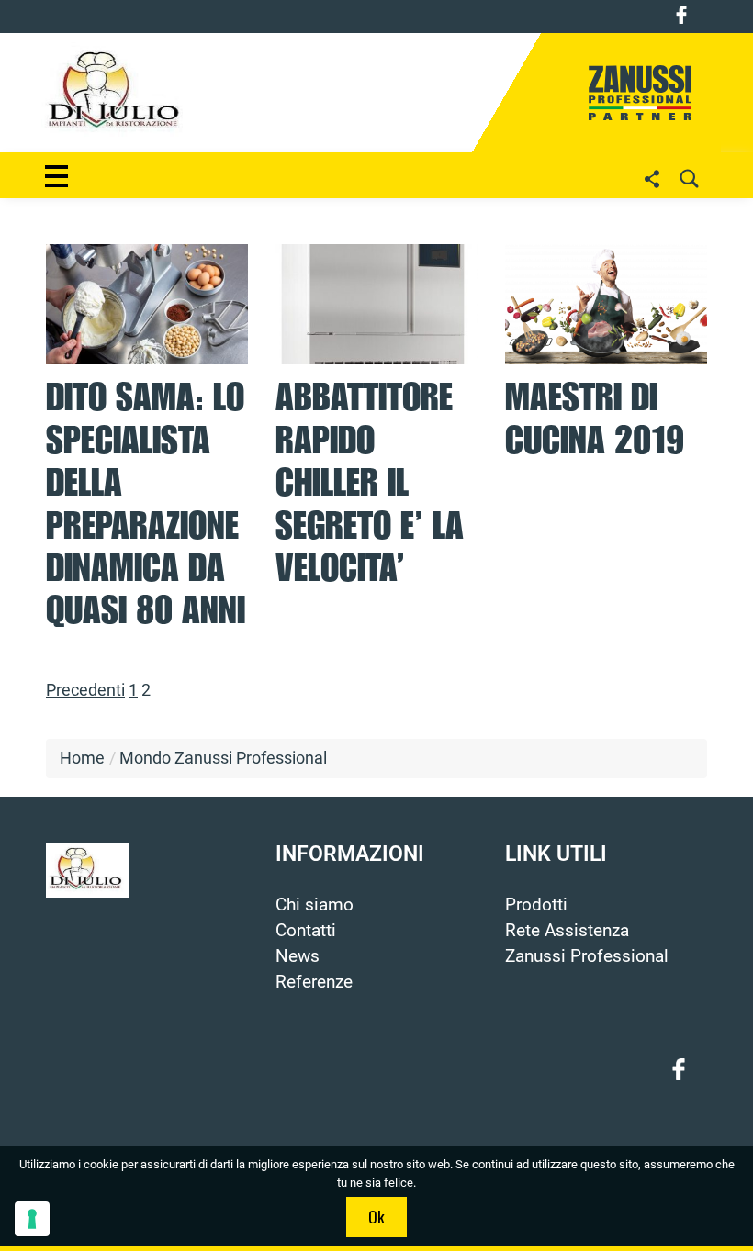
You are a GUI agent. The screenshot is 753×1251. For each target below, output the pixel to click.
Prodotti (536, 905)
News (297, 956)
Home (82, 758)
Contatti (305, 931)
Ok (376, 1216)
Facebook (681, 15)
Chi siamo (314, 905)
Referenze (314, 982)
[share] (652, 178)
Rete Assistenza (567, 931)
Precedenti (85, 690)
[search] (688, 178)
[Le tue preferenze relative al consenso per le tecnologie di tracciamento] (32, 1218)
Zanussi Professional (587, 956)
